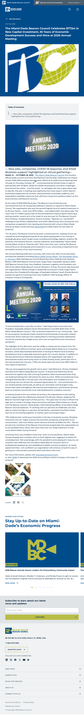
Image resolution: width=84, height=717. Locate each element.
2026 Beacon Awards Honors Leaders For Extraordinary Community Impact (39, 570)
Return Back (15, 19)
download (39, 227)
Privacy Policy (28, 702)
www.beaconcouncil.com (47, 455)
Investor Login (14, 650)
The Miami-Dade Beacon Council (49, 175)
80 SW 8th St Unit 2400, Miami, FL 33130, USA (25, 638)
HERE (14, 457)
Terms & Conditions (13, 702)
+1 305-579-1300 (12, 643)
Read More (10, 583)
